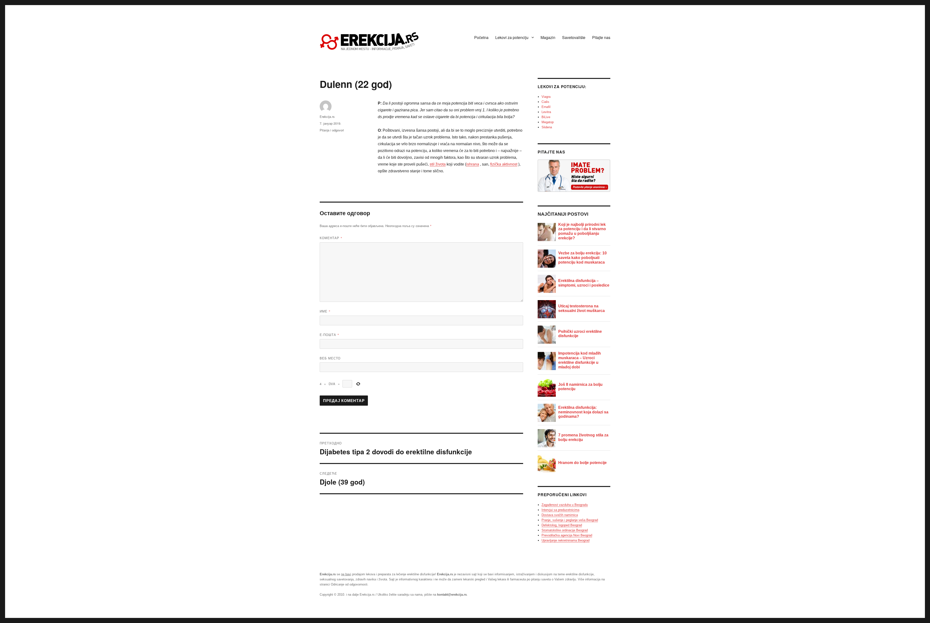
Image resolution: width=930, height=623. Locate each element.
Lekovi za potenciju (511, 37)
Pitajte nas (601, 37)
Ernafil (546, 107)
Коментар (331, 238)
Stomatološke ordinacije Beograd (565, 530)
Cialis (545, 102)
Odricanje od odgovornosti (349, 584)
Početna (481, 37)
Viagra (546, 97)
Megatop (548, 122)
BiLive (546, 117)
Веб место (330, 358)
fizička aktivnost (503, 164)
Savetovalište (573, 37)
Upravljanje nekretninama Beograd (565, 540)
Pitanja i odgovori (332, 130)
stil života (438, 164)
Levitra (546, 112)
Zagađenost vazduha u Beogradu (565, 505)
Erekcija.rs (327, 116)
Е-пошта (329, 334)
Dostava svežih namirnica (560, 515)
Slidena (547, 127)
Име (325, 311)
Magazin (548, 37)
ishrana (472, 164)
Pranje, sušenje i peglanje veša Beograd (570, 520)
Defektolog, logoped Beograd (562, 525)
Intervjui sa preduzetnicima (560, 510)
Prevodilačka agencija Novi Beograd (567, 535)
